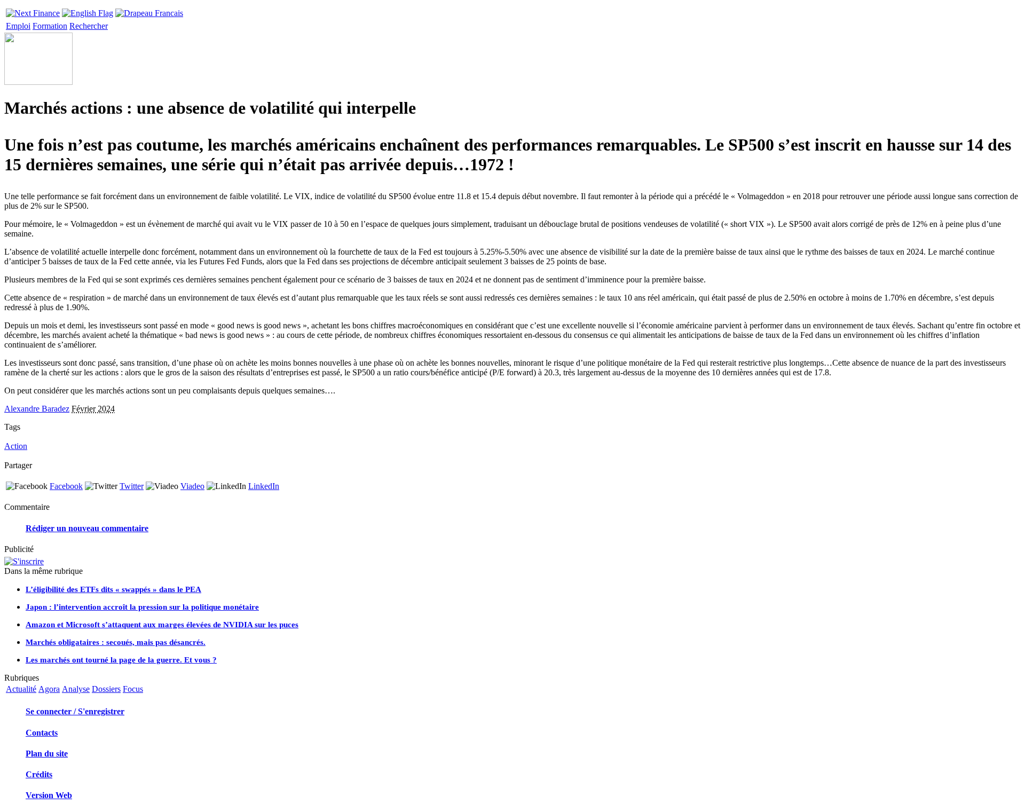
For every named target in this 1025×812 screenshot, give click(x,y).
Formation (50, 25)
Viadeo (192, 486)
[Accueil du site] (33, 10)
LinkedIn (263, 486)
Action (15, 446)
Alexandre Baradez (36, 408)
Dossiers (106, 688)
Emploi (18, 25)
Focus (133, 688)
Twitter (132, 486)
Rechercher (88, 25)
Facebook (66, 486)
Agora (49, 688)
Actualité (21, 688)
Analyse (76, 688)
